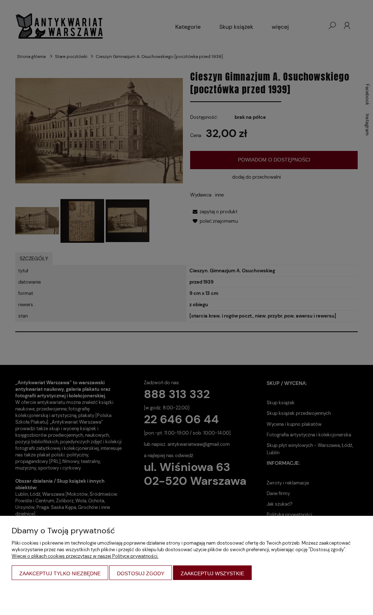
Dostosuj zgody (140, 573)
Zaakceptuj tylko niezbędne (60, 573)
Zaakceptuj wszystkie (212, 573)
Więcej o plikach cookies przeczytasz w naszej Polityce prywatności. (85, 556)
